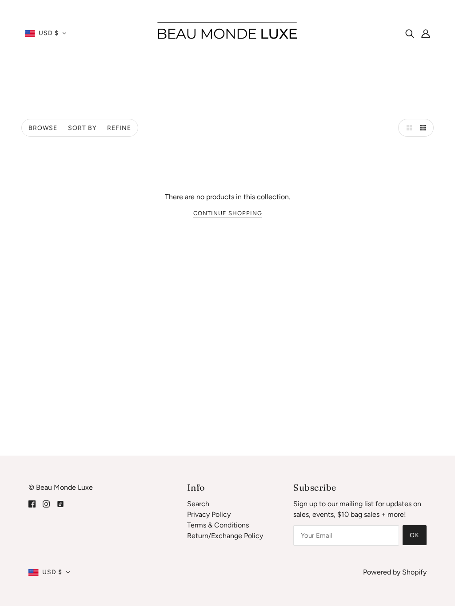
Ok (414, 535)
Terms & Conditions (218, 525)
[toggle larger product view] (407, 128)
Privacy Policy (209, 514)
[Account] (426, 33)
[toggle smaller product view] (425, 128)
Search (198, 504)
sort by (82, 128)
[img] (410, 33)
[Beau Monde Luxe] (227, 32)
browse (42, 128)
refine (119, 128)
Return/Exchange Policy (225, 535)
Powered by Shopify (395, 572)
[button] (46, 33)
